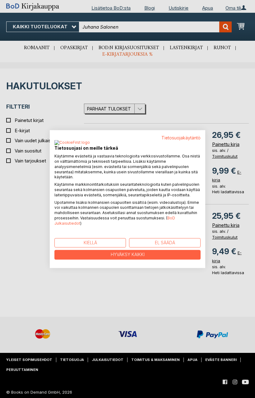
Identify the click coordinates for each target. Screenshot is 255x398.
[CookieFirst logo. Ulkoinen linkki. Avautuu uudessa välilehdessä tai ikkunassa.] (72, 143)
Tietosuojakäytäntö (181, 137)
